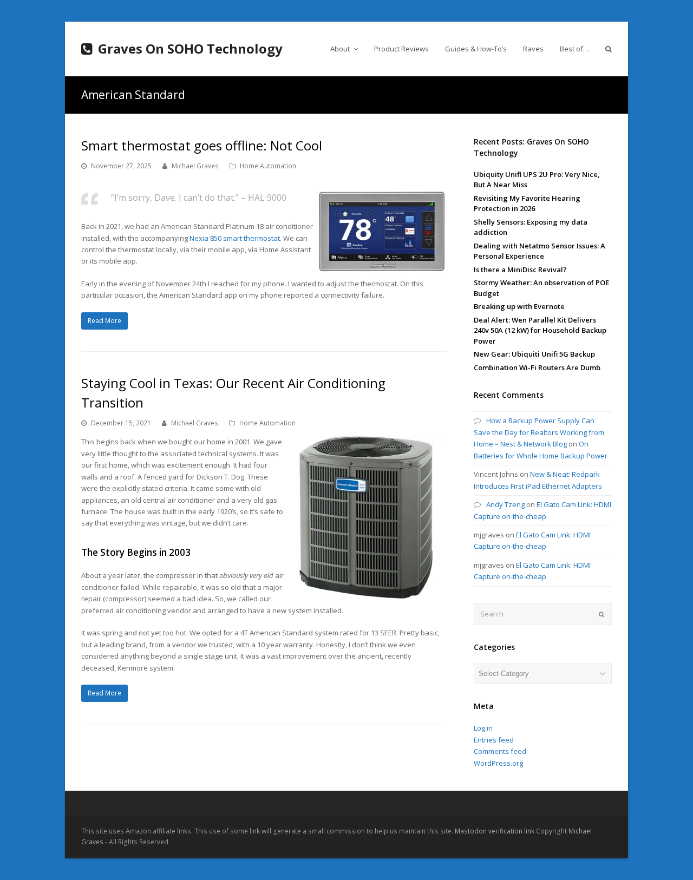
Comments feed (500, 751)
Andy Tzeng (505, 504)
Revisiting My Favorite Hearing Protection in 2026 (527, 203)
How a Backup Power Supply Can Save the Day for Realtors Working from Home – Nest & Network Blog (539, 432)
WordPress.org (498, 763)
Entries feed (494, 740)
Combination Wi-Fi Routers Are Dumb (537, 367)
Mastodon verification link (494, 831)
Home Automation (268, 165)
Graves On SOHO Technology (190, 48)
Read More (104, 320)
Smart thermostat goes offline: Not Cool (201, 145)
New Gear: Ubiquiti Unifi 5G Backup (534, 354)
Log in (483, 728)
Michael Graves (195, 165)
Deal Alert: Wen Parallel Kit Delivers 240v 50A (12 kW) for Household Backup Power (540, 330)
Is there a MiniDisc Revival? (520, 269)
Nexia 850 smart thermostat (234, 238)
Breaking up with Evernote (519, 306)
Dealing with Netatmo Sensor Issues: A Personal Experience (539, 251)
